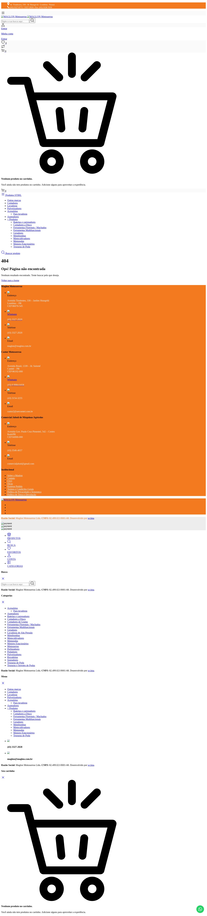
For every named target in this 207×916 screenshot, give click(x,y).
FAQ (9, 481)
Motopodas (18, 241)
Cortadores (12, 203)
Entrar (4, 39)
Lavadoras (12, 205)
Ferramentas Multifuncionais (27, 230)
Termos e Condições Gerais (20, 489)
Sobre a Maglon (15, 475)
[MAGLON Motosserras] (27, 16)
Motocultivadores (21, 238)
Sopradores (12, 660)
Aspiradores (13, 216)
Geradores (18, 233)
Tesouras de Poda (21, 246)
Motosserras (13, 646)
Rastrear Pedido (14, 486)
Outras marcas (14, 200)
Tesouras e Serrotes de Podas (21, 665)
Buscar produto (12, 253)
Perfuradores (13, 649)
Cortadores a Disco (22, 225)
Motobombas (19, 235)
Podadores (12, 651)
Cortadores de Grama (17, 622)
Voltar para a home (10, 280)
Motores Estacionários (24, 244)
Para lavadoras (20, 214)
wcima (91, 518)
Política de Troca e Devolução (21, 494)
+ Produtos (12, 219)
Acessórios (12, 211)
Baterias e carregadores (24, 222)
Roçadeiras (12, 657)
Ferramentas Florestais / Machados (29, 227)
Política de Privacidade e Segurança (24, 492)
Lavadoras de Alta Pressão (20, 632)
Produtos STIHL (13, 195)
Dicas (10, 483)
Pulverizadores (14, 208)
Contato (11, 478)
